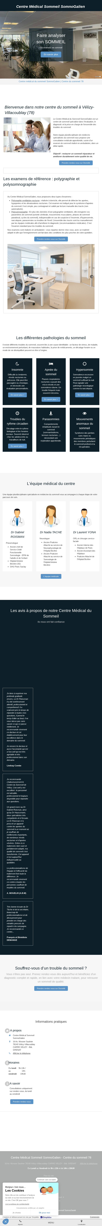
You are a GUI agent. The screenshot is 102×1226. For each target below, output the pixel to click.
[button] (5, 1221)
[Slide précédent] (10, 276)
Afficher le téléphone (21, 1053)
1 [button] (96, 76)
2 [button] (98, 76)
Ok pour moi (44, 1213)
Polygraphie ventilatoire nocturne (25, 200)
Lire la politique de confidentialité (17, 1204)
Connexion (94, 1217)
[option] (51, 45)
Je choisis (16, 1213)
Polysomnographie (19, 212)
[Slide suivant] (91, 276)
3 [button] (100, 76)
